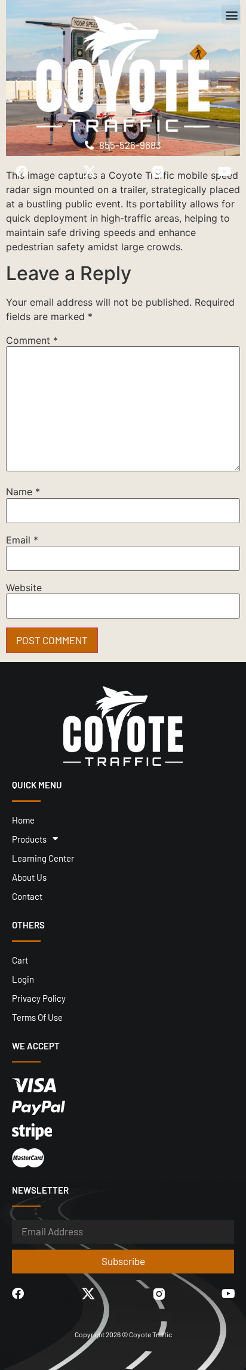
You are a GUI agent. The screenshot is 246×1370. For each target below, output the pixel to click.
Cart (20, 960)
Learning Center (43, 858)
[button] (231, 14)
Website (24, 587)
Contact (27, 896)
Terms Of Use (37, 1017)
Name (23, 491)
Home (23, 820)
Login (23, 979)
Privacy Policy (39, 998)
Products (29, 839)
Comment (32, 340)
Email (22, 540)
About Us (29, 877)
